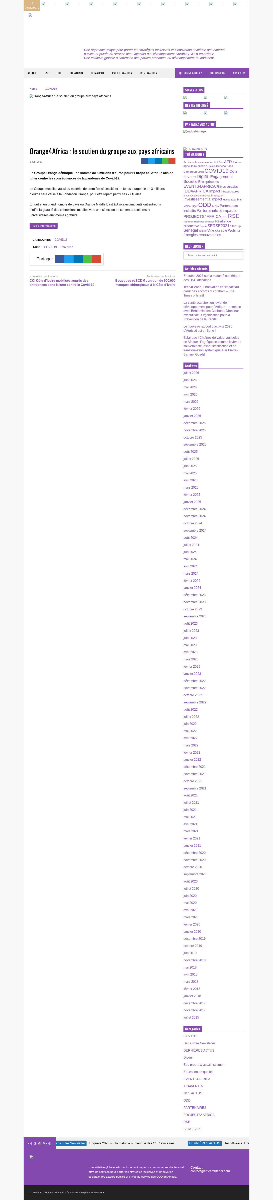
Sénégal (190, 230)
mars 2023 (190, 659)
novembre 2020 (194, 860)
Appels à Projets (206, 166)
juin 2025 (190, 466)
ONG (215, 205)
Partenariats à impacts (217, 210)
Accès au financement (196, 162)
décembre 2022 (194, 681)
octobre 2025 (192, 437)
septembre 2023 (194, 616)
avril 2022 (190, 738)
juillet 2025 (191, 459)
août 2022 (190, 709)
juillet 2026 (191, 373)
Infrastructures (230, 191)
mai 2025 (190, 473)
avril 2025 (190, 480)
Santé (203, 226)
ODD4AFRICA (76, 73)
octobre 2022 (192, 695)
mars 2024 (190, 573)
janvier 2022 (192, 759)
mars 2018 (190, 981)
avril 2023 (190, 652)
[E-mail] (171, 161)
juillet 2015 (191, 1017)
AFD (228, 162)
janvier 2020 (192, 931)
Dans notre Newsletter (199, 1043)
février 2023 (191, 666)
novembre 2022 (194, 688)
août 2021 (190, 795)
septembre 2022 (194, 702)
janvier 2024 (192, 587)
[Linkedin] (158, 161)
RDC (224, 217)
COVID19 (61, 239)
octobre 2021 (192, 781)
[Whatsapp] (165, 161)
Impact (214, 191)
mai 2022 (190, 731)
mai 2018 (190, 967)
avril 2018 (190, 974)
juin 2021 (190, 809)
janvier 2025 (192, 502)
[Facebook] (144, 161)
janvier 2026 (192, 416)
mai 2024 (190, 559)
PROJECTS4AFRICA (122, 73)
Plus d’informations (44, 225)
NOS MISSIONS (217, 73)
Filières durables (227, 186)
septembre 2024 (194, 530)
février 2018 (191, 989)
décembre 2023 (194, 595)
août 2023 (190, 623)
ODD (59, 73)
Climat (201, 172)
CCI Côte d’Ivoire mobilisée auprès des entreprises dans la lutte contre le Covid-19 (62, 282)
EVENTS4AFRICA (148, 73)
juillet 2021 (191, 802)
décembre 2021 (194, 766)
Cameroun (190, 171)
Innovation (217, 195)
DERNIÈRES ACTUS (198, 1050)
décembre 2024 (194, 509)
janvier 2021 (192, 845)
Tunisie (203, 230)
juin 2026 (190, 380)
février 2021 (191, 838)
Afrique (237, 162)
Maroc (187, 205)
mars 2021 (190, 831)
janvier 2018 (192, 996)
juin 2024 (190, 552)
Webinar (234, 230)
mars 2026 (190, 401)
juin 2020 (190, 895)
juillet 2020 (191, 888)
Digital (203, 176)
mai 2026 (190, 387)
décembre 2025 (194, 423)
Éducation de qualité (198, 1072)
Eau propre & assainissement (204, 1064)
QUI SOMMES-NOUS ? (190, 73)
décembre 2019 (194, 938)
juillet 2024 (191, 545)
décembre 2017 (194, 1003)
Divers (188, 1057)
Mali (239, 199)
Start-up (235, 226)
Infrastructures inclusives (196, 195)
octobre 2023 (192, 609)
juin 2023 (190, 638)
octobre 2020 (192, 867)
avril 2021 (190, 824)
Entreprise (66, 247)
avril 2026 (190, 394)
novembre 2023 (194, 602)
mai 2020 (190, 903)
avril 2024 (190, 566)
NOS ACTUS (239, 73)
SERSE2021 (218, 225)
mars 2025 (190, 487)
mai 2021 (190, 817)
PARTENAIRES (194, 1107)
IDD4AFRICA (97, 73)
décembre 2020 (194, 852)
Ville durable (217, 230)
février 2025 (191, 494)
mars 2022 (190, 745)
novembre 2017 (194, 1010)
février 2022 (191, 752)
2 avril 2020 (36, 161)
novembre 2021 (194, 774)
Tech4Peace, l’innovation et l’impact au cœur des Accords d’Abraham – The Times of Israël (211, 291)
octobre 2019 (192, 946)
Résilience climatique (204, 221)
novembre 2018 (194, 960)
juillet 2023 (191, 630)
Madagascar (229, 199)
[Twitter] (151, 161)
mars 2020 (190, 917)
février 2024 (191, 580)
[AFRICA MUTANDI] (65, 25)
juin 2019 (190, 953)
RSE (47, 73)
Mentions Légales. (65, 1192)
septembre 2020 (194, 874)
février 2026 (191, 408)
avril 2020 (190, 910)
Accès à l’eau (216, 162)
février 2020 (191, 924)
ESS (216, 182)
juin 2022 (190, 723)
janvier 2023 (192, 673)
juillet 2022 (191, 716)
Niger (194, 205)
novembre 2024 (194, 516)
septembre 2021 (194, 788)
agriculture (190, 165)
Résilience (188, 221)
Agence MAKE (96, 1192)
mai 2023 (190, 645)
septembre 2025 (194, 444)
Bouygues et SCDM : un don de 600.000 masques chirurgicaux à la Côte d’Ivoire (145, 282)
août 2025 (190, 451)
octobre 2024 (192, 523)
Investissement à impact (202, 199)
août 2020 (190, 881)
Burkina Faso (224, 165)
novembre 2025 (194, 430)
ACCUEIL (32, 73)
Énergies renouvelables (202, 235)
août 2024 (190, 537)
